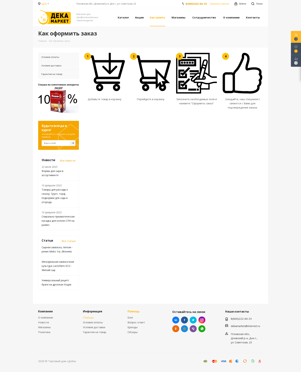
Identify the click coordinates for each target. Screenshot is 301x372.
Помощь (88, 317)
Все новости (67, 160)
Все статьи (68, 241)
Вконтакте (175, 320)
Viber (193, 328)
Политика (44, 332)
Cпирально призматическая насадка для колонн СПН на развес (58, 221)
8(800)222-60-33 (196, 3)
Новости (43, 322)
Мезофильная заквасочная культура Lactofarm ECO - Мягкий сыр (58, 266)
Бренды (133, 327)
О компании (45, 317)
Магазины (44, 327)
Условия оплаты (93, 322)
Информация (92, 311)
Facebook (184, 320)
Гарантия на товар (94, 332)
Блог (130, 317)
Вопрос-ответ (136, 322)
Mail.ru (184, 328)
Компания (45, 311)
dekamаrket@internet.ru (245, 326)
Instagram (201, 320)
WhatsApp (201, 328)
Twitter (193, 320)
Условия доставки (94, 327)
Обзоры (133, 332)
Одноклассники (175, 328)
